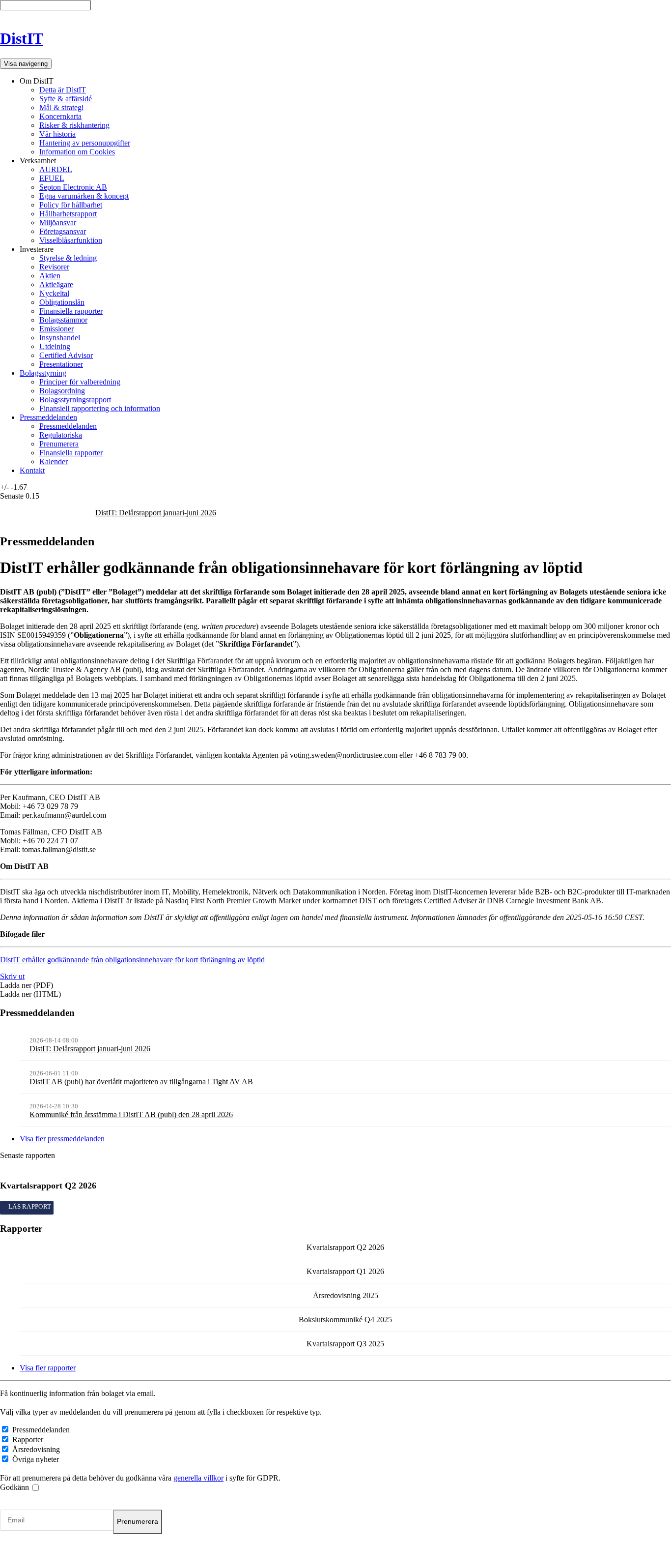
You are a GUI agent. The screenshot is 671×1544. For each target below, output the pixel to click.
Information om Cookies (77, 152)
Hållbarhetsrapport (68, 213)
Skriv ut (12, 976)
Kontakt (32, 470)
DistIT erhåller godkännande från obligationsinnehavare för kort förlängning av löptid (132, 959)
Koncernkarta (60, 116)
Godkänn (15, 1487)
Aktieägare (56, 284)
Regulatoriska (60, 435)
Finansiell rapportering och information (99, 408)
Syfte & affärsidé (65, 98)
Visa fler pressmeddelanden (62, 1138)
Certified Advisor (66, 355)
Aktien (49, 275)
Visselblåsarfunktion (70, 240)
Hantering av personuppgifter (84, 143)
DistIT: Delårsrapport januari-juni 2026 (155, 512)
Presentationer (61, 364)
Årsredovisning (36, 1449)
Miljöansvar (57, 222)
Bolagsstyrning (43, 373)
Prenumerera (59, 444)
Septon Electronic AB (73, 187)
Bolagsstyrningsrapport (75, 399)
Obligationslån (61, 302)
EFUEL (51, 178)
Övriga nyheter (35, 1459)
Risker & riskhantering (74, 125)
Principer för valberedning (79, 382)
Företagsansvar (62, 231)
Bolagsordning (62, 390)
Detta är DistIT (62, 90)
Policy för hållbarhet (70, 205)
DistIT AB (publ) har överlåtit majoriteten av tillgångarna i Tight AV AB (141, 1081)
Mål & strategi (61, 107)
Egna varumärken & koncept (84, 196)
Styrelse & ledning (68, 258)
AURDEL (55, 169)
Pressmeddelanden (48, 417)
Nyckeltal (54, 293)
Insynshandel (59, 337)
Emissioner (56, 329)
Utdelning (54, 346)
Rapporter (27, 1439)
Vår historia (57, 134)
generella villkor (198, 1478)
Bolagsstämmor (63, 320)
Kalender (53, 461)
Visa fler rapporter (48, 1368)
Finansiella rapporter (71, 311)
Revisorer (54, 267)
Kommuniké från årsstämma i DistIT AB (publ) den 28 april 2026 (131, 1114)
